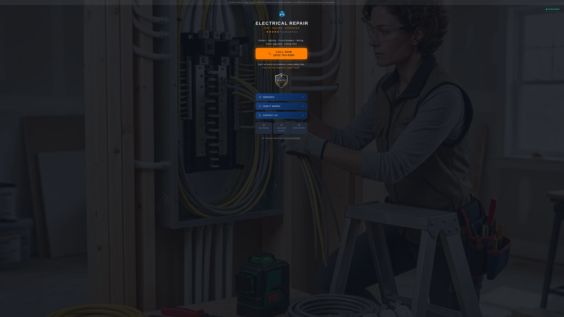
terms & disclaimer (292, 138)
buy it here (250, 2)
